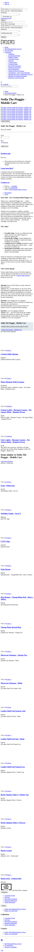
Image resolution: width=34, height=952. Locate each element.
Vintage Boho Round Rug (11, 627)
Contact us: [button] (5, 182)
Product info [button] (5, 153)
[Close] (1, 7)
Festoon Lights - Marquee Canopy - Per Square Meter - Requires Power (16, 411)
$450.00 (5, 143)
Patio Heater (5, 569)
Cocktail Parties (13, 64)
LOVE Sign (5, 541)
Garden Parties (12, 62)
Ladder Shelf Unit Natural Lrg (13, 767)
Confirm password (6, 33)
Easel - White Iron (8, 486)
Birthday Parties (13, 57)
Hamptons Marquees (14, 67)
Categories (4, 892)
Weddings (11, 54)
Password (4, 12)
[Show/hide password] (19, 14)
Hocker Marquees (13, 69)
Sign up (4, 37)
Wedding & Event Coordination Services (20, 74)
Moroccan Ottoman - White (11, 683)
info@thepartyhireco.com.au (13, 49)
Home (6, 47)
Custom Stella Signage (23, 275)
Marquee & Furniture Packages (17, 76)
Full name (4, 22)
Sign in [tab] (7, 2)
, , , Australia (13, 186)
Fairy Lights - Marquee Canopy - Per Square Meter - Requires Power (15, 441)
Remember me (7, 16)
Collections (8, 52)
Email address (5, 9)
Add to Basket (5, 121)
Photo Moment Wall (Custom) (12, 382)
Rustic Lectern (6, 851)
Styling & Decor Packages (16, 71)
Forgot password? (6, 18)
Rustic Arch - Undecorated (11, 879)
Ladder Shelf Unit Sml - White (12, 739)
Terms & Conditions (11, 947)
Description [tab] (8, 193)
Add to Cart (5, 146)
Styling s (8, 350)
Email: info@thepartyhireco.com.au (15, 909)
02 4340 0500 (9, 50)
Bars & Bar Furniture (14, 66)
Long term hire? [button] (7, 168)
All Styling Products (7, 461)
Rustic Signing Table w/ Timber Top (15, 795)
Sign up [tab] (7, 4)
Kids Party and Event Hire (16, 78)
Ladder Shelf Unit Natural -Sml (13, 711)
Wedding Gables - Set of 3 (11, 514)
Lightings (9, 406)
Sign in (3, 20)
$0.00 (4, 84)
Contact (4, 905)
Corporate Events (13, 59)
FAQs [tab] (6, 194)
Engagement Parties (14, 56)
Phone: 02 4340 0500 (11, 911)
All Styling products (11, 93)
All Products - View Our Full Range (19, 73)
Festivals (11, 61)
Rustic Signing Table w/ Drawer (13, 823)
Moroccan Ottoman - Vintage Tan (14, 655)
